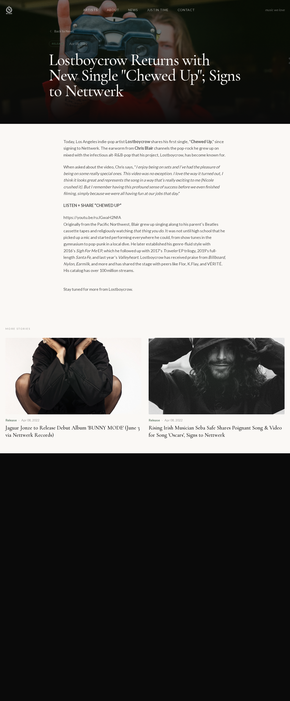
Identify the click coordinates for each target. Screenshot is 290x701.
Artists (90, 10)
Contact (186, 10)
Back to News (64, 31)
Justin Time (158, 10)
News (133, 10)
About (113, 10)
